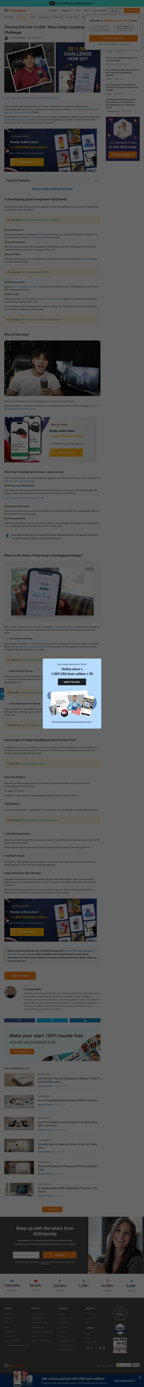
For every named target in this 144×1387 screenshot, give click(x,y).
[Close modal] (98, 662)
